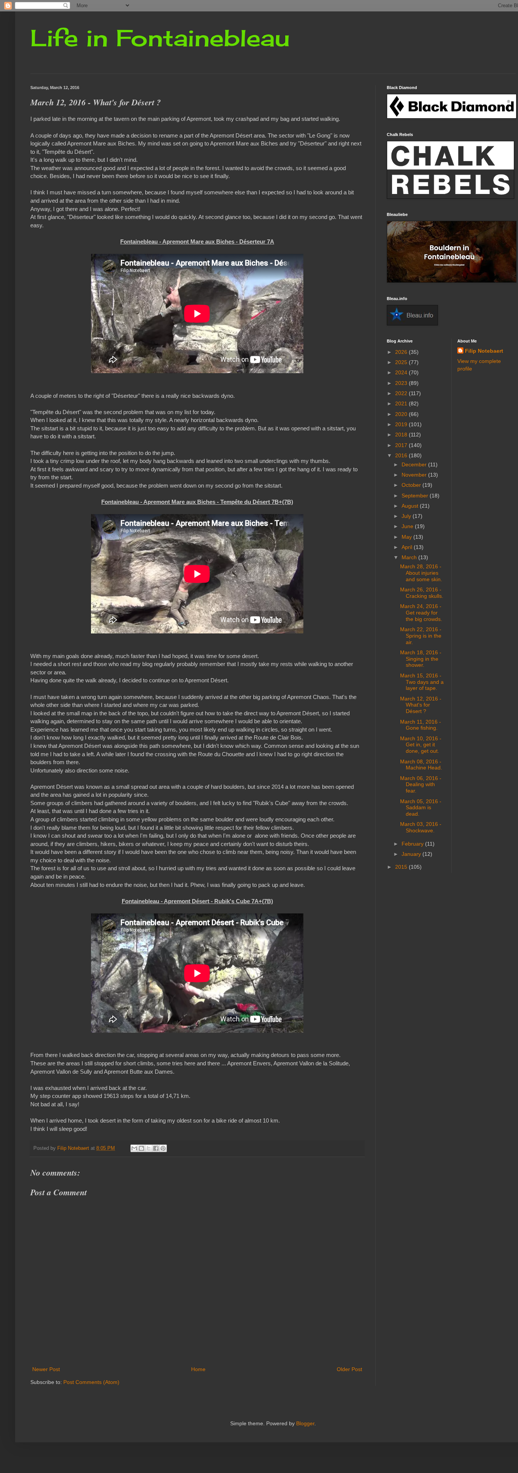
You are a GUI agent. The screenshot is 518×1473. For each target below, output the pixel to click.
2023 (402, 383)
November (415, 475)
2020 (402, 414)
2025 (402, 362)
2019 (402, 424)
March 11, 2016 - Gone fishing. (420, 725)
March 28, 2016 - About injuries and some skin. (421, 572)
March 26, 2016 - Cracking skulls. (421, 592)
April (408, 547)
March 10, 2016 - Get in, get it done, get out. (420, 744)
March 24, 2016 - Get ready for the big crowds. (421, 612)
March (410, 557)
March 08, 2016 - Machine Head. (421, 764)
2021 (402, 403)
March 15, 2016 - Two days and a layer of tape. (422, 681)
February (413, 844)
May (407, 537)
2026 (402, 352)
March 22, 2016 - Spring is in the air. (420, 635)
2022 (402, 393)
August (411, 506)
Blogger (305, 1423)
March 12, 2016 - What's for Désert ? (420, 705)
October (412, 485)
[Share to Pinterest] (163, 1148)
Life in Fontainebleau (160, 38)
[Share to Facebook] (156, 1148)
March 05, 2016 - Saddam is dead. (420, 807)
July (407, 516)
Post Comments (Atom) (91, 1382)
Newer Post (46, 1369)
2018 (402, 435)
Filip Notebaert (484, 351)
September (416, 496)
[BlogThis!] (141, 1148)
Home (198, 1369)
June (408, 526)
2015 (402, 867)
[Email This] (134, 1148)
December (415, 464)
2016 (402, 455)
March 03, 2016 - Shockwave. (420, 827)
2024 (402, 372)
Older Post (349, 1369)
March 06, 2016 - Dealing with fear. (420, 784)
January (412, 854)
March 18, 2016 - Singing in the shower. (420, 658)
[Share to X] (148, 1148)
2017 (402, 445)
